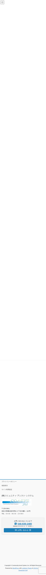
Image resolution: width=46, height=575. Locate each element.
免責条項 (5, 485)
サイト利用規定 (7, 489)
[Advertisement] (23, 380)
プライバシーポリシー (9, 481)
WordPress (16, 568)
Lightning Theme (27, 568)
